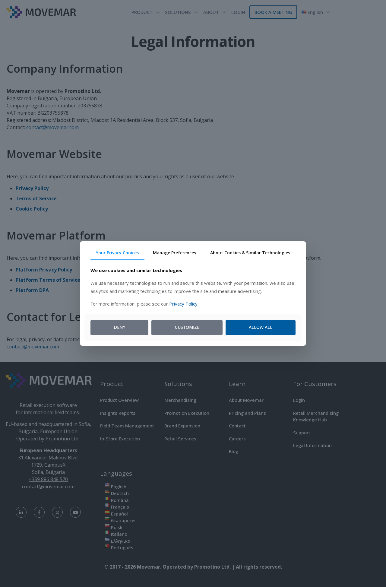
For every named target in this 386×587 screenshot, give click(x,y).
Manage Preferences (174, 252)
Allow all (260, 327)
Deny (119, 327)
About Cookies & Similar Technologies (250, 252)
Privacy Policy (183, 304)
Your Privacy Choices (117, 252)
